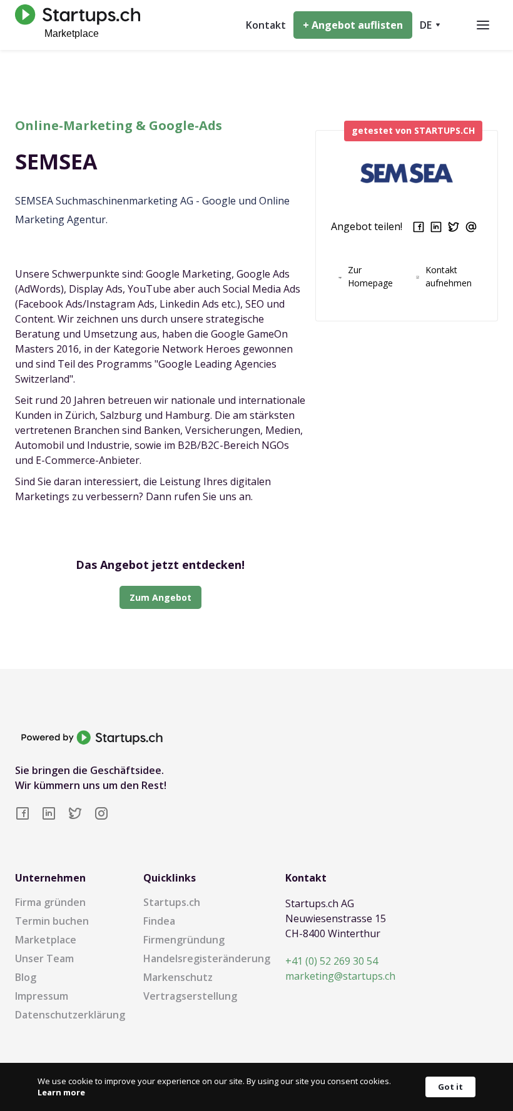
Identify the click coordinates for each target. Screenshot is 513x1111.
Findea (159, 921)
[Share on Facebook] (418, 227)
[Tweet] (453, 227)
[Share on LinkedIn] (436, 227)
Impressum (41, 996)
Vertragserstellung (190, 996)
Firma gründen (50, 902)
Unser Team (44, 958)
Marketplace (45, 940)
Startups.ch (171, 902)
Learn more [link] (61, 1092)
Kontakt (266, 25)
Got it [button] (450, 1086)
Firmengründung (184, 940)
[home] (74, 24)
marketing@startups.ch (340, 976)
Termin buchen (52, 921)
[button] (430, 25)
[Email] (471, 227)
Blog (25, 977)
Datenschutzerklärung (70, 1015)
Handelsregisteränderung (206, 958)
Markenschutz (178, 977)
